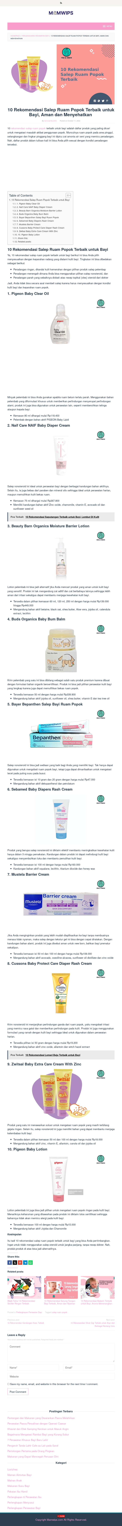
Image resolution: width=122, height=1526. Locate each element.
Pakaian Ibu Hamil (17, 1491)
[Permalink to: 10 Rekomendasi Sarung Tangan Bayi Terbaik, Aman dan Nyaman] (61, 1287)
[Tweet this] (15, 1262)
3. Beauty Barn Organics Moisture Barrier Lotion (39, 210)
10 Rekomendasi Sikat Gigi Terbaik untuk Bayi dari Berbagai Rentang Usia (93, 1322)
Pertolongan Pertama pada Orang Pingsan (30, 1451)
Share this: (23, 238)
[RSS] (61, 3)
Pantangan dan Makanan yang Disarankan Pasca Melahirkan (41, 1418)
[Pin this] (20, 1262)
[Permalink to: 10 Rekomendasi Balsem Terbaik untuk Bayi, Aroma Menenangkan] (98, 1287)
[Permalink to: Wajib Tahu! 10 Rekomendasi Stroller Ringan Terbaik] (24, 1287)
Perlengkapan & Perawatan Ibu (24, 1497)
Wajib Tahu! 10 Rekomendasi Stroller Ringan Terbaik (21, 1302)
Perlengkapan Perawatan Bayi (29, 1312)
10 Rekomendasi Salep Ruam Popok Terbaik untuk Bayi (40, 199)
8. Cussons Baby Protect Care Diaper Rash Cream (41, 227)
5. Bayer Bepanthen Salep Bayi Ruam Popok (38, 217)
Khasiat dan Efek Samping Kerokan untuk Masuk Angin (38, 1429)
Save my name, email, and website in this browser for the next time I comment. (54, 1384)
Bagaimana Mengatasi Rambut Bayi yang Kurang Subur (38, 1434)
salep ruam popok (59, 1312)
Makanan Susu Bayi (18, 1486)
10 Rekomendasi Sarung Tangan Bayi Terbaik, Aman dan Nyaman (59, 1302)
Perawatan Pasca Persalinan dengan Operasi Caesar (36, 1423)
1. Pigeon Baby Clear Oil (28, 203)
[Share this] (9, 1262)
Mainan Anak (14, 1480)
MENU (109, 26)
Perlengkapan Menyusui (20, 1502)
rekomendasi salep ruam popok (28, 128)
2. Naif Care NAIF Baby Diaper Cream (35, 206)
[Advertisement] (61, 1521)
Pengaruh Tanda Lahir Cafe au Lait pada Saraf (32, 1445)
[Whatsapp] (30, 1262)
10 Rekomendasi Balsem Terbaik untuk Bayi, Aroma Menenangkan (96, 1302)
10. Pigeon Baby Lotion (29, 234)
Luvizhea (12, 1469)
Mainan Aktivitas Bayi (19, 1475)
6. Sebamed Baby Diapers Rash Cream (35, 220)
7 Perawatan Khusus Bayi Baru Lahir (27, 1440)
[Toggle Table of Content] (66, 195)
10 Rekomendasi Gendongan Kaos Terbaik (25, 1321)
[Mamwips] (61, 12)
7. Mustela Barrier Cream (29, 224)
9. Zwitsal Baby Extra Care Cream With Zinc (37, 231)
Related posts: (24, 241)
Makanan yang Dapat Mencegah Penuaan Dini (32, 1456)
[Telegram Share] (25, 1262)
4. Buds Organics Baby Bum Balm (33, 213)
